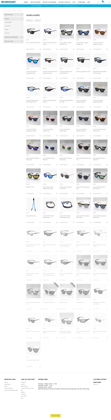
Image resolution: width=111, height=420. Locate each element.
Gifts (74, 2)
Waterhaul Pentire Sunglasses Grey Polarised (50, 332)
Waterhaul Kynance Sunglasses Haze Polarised (66, 187)
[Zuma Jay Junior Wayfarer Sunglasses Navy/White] (83, 118)
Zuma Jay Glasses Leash (31, 216)
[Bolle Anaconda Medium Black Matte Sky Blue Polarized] (33, 89)
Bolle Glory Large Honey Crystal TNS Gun (99, 245)
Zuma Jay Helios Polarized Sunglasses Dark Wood (98, 43)
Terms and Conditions (8, 388)
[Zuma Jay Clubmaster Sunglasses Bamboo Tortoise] (100, 118)
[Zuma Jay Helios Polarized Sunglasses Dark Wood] (100, 31)
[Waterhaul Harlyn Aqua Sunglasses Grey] (100, 320)
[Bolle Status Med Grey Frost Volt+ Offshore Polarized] (33, 233)
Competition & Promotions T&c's (27, 388)
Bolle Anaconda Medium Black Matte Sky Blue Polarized (32, 101)
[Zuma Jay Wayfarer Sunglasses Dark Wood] (100, 262)
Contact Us (95, 384)
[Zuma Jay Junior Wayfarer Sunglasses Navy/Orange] (33, 118)
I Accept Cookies (55, 415)
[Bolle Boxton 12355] (83, 291)
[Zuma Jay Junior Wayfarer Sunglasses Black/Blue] (83, 89)
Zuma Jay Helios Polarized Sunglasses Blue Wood (31, 72)
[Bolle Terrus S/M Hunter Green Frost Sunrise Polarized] (67, 233)
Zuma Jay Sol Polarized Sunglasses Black (83, 187)
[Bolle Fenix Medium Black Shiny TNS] (50, 233)
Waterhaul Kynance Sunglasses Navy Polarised (99, 303)
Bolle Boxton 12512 (30, 187)
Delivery (6, 382)
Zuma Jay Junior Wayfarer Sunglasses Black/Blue (81, 101)
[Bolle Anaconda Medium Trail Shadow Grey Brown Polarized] (50, 262)
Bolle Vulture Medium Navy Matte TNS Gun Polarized (99, 72)
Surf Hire (23, 384)
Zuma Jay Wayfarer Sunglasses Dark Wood (100, 274)
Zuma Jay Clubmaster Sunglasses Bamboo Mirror (82, 216)
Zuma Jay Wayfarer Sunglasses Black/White (99, 158)
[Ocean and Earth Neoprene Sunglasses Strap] (50, 204)
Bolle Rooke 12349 (63, 302)
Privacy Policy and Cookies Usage (11, 390)
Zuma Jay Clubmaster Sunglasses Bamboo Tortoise (99, 130)
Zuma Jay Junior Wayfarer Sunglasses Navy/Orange (31, 130)
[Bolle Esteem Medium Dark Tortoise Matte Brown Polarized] (50, 60)
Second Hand (81, 2)
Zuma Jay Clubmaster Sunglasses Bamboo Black (32, 158)
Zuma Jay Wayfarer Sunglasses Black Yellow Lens (99, 187)
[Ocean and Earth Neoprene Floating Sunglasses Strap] (67, 204)
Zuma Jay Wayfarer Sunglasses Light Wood (83, 158)
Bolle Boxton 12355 (80, 302)
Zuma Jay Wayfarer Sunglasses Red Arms (33, 303)
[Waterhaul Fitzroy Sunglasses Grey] (33, 320)
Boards (26, 2)
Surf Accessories (35, 2)
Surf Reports (23, 382)
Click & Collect (7, 384)
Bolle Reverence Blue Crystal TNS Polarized (49, 43)
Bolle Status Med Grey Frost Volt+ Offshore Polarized (33, 245)
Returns (5, 386)
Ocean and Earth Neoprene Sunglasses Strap (48, 216)
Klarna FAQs (23, 396)
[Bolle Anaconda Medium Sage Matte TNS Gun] (33, 262)
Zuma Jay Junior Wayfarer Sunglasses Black (65, 130)
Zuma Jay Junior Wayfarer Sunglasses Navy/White (81, 130)
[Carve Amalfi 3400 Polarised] (50, 291)
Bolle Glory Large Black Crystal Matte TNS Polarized (66, 72)
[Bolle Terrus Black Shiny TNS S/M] (33, 31)
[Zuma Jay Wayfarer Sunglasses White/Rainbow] (67, 147)
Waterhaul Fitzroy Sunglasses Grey (33, 331)
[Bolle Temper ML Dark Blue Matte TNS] (83, 233)
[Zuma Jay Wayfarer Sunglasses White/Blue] (50, 147)
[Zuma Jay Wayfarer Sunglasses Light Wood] (83, 147)
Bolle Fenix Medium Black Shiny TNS (49, 245)
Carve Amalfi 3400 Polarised (49, 302)
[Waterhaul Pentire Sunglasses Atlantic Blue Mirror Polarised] (67, 320)
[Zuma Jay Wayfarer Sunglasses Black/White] (100, 147)
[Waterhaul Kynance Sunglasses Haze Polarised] (67, 175)
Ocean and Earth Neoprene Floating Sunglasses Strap (65, 216)
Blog (22, 398)
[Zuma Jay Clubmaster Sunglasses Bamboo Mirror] (83, 204)
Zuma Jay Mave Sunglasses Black (32, 360)
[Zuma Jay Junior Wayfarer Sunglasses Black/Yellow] (100, 89)
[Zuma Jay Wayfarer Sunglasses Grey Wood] (83, 262)
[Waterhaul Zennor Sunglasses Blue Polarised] (83, 320)
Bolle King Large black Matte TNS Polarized (49, 101)
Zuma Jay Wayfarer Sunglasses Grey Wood (83, 274)
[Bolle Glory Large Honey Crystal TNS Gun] (100, 233)
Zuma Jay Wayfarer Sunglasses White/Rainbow (66, 158)
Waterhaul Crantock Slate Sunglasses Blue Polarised (48, 187)
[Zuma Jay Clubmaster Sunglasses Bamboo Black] (33, 147)
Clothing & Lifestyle (64, 2)
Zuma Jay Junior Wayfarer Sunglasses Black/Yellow (98, 101)
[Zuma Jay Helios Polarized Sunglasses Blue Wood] (33, 60)
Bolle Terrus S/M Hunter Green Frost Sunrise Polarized (66, 245)
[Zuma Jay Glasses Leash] (33, 204)
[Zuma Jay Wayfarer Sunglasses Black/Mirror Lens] (67, 31)
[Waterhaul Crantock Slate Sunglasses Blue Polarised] (50, 175)
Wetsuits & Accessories (49, 2)
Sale (88, 2)
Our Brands (23, 394)
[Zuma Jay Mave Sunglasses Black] (33, 349)
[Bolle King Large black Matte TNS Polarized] (50, 89)
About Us (23, 392)
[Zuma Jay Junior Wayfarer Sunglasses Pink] (50, 118)
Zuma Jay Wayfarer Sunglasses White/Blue (49, 158)
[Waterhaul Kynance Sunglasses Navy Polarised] (100, 291)
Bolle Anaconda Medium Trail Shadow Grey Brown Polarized (49, 274)
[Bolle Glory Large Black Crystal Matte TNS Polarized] (67, 60)
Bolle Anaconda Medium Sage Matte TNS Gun (32, 274)
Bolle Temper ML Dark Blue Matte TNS (83, 245)
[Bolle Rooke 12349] (67, 291)
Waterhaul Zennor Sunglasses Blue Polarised (83, 332)
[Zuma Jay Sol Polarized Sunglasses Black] (83, 175)
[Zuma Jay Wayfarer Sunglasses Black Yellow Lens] (100, 175)
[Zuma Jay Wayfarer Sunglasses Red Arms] (33, 291)
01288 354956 (97, 382)
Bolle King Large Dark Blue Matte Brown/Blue (66, 101)
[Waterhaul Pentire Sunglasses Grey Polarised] (50, 320)
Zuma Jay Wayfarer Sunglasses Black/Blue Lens (82, 43)
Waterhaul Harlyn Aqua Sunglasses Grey (100, 332)
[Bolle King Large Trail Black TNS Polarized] (67, 262)
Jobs (22, 390)
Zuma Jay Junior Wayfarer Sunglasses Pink (48, 130)
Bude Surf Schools (24, 386)
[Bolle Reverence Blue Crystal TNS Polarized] (50, 31)
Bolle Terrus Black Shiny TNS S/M (33, 42)
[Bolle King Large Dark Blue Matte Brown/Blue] (67, 89)
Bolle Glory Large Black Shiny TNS (83, 71)
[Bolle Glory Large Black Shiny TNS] (83, 60)
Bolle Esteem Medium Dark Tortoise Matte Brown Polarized (50, 72)
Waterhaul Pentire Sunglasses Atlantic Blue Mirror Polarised (65, 332)
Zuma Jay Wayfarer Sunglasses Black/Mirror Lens (66, 43)
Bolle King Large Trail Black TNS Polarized (66, 274)
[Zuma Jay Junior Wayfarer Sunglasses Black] (67, 118)
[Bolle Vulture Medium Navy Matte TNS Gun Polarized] (100, 60)
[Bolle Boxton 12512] (33, 175)
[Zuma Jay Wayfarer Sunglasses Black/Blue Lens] (83, 31)
